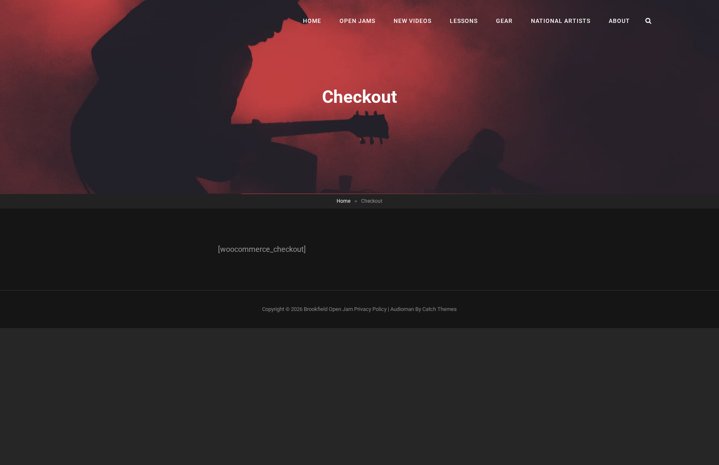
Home (312, 20)
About (619, 20)
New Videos (412, 20)
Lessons (464, 20)
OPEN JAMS (357, 20)
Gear (504, 20)
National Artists (560, 20)
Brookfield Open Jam (328, 309)
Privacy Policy (370, 309)
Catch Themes (439, 309)
